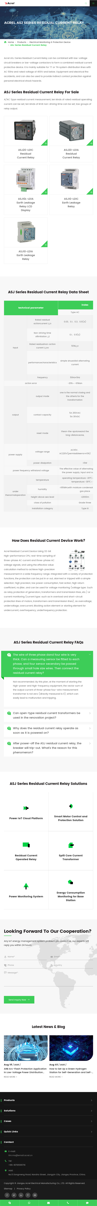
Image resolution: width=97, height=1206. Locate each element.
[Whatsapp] (29, 1203)
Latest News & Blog (48, 1027)
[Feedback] (87, 1203)
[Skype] (9, 1203)
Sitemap (8, 1188)
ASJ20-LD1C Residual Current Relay (25, 154)
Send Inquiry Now (19, 999)
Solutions (9, 1111)
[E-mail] (48, 1203)
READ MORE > (10, 1077)
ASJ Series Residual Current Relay (28, 45)
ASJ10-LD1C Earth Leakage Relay (71, 203)
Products (21, 42)
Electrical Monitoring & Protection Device (50, 42)
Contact (9, 1142)
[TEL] (68, 1203)
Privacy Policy (24, 1188)
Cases (7, 1121)
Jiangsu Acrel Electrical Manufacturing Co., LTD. (41, 1183)
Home (11, 42)
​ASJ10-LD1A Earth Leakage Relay (26, 255)
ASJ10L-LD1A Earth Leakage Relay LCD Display (26, 204)
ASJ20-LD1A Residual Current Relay (71, 154)
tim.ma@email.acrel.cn (20, 1155)
